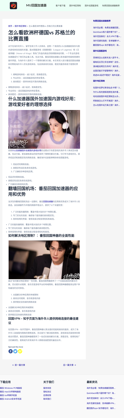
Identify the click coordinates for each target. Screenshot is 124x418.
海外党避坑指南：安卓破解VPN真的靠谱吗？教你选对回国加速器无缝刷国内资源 (107, 40)
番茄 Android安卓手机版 (10, 399)
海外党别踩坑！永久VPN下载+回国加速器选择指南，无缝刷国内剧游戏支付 (107, 36)
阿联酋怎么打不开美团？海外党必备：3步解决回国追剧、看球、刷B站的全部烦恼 (107, 100)
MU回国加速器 (36, 5)
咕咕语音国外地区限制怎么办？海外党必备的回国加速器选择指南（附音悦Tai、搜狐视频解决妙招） (107, 96)
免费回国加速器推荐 (111, 5)
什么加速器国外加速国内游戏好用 (26, 150)
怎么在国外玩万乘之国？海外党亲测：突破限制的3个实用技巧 (107, 105)
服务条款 (47, 388)
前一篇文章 (18, 365)
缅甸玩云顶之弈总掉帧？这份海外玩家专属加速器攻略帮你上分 (107, 62)
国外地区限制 (75, 5)
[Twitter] (15, 351)
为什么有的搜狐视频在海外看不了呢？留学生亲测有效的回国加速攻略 (107, 92)
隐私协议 (47, 391)
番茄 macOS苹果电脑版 (10, 391)
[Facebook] (10, 351)
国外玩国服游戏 (91, 5)
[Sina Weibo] (20, 351)
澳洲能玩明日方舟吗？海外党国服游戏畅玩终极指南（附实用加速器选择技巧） (107, 66)
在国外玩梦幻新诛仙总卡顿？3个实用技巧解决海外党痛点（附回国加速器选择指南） (107, 87)
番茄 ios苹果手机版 (8, 395)
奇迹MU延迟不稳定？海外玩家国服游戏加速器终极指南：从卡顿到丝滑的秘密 (107, 75)
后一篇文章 (69, 365)
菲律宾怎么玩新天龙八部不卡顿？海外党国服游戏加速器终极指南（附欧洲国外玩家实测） (107, 57)
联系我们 (47, 399)
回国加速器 (48, 201)
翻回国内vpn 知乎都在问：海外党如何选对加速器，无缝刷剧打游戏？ (107, 45)
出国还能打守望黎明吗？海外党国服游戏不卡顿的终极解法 (107, 70)
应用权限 (47, 395)
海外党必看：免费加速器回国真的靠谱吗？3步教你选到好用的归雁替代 (107, 27)
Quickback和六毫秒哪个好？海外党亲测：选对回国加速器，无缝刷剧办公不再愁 (107, 32)
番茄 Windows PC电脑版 (11, 388)
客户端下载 (60, 5)
